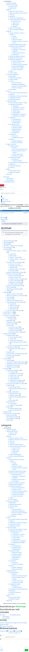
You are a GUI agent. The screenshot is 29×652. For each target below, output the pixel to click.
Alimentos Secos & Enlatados (17, 46)
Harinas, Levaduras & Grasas (17, 56)
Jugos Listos (15, 23)
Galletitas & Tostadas (18, 67)
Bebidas (9, 9)
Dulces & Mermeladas (18, 66)
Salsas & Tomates (17, 39)
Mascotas (9, 174)
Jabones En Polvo (17, 126)
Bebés (8, 169)
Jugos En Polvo (16, 21)
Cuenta (3, 203)
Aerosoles (15, 136)
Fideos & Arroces (16, 48)
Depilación (12, 164)
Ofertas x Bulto (14, 6)
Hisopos (14, 147)
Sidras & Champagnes (15, 28)
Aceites (14, 36)
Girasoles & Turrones (15, 97)
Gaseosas (12, 16)
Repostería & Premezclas (16, 58)
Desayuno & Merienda (15, 59)
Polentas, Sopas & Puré (18, 53)
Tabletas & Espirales (17, 137)
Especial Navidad (11, 3)
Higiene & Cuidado (14, 172)
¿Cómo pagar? (13, 622)
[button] (3, 221)
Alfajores (12, 94)
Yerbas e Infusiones (17, 69)
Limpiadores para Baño (18, 116)
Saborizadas (15, 24)
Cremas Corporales (17, 154)
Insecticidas (13, 134)
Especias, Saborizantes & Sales (18, 44)
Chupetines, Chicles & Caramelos (18, 96)
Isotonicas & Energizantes (16, 18)
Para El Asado (13, 72)
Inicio (3, 223)
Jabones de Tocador (17, 155)
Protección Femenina (15, 165)
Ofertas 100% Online (12, 4)
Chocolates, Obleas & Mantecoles (18, 92)
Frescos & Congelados (13, 74)
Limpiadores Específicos (16, 104)
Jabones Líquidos (17, 127)
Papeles (12, 139)
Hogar (3, 198)
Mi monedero (10, 180)
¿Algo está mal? (4, 624)
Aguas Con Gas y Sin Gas (16, 11)
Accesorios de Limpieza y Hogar (18, 102)
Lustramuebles (16, 112)
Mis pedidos (10, 178)
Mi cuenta (6, 177)
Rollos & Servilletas (17, 142)
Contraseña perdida (9, 182)
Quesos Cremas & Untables (19, 86)
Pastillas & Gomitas (15, 99)
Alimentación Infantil (15, 170)
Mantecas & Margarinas (18, 84)
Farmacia (12, 167)
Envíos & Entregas (22, 622)
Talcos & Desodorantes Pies (19, 149)
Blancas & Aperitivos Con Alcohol (18, 13)
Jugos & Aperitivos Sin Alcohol (18, 19)
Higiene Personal (11, 144)
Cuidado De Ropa (14, 124)
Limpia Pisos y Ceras (18, 109)
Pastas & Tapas (14, 79)
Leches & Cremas (17, 82)
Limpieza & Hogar (11, 101)
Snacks (11, 71)
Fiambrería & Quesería (15, 77)
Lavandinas (15, 106)
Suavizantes (15, 132)
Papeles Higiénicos (17, 141)
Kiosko (8, 91)
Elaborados (13, 76)
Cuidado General (14, 146)
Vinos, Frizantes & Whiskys (17, 29)
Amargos (14, 26)
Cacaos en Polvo (16, 63)
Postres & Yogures (17, 87)
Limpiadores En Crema (18, 107)
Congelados (13, 89)
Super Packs (13, 8)
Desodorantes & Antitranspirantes (19, 162)
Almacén (9, 31)
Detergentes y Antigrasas (19, 114)
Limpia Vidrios (16, 111)
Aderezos (14, 38)
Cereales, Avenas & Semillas (19, 64)
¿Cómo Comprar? (4, 622)
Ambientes (12, 117)
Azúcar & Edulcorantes (18, 61)
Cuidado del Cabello (15, 157)
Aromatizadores (16, 119)
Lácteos (12, 81)
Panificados (15, 54)
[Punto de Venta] (1, 210)
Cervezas (12, 14)
